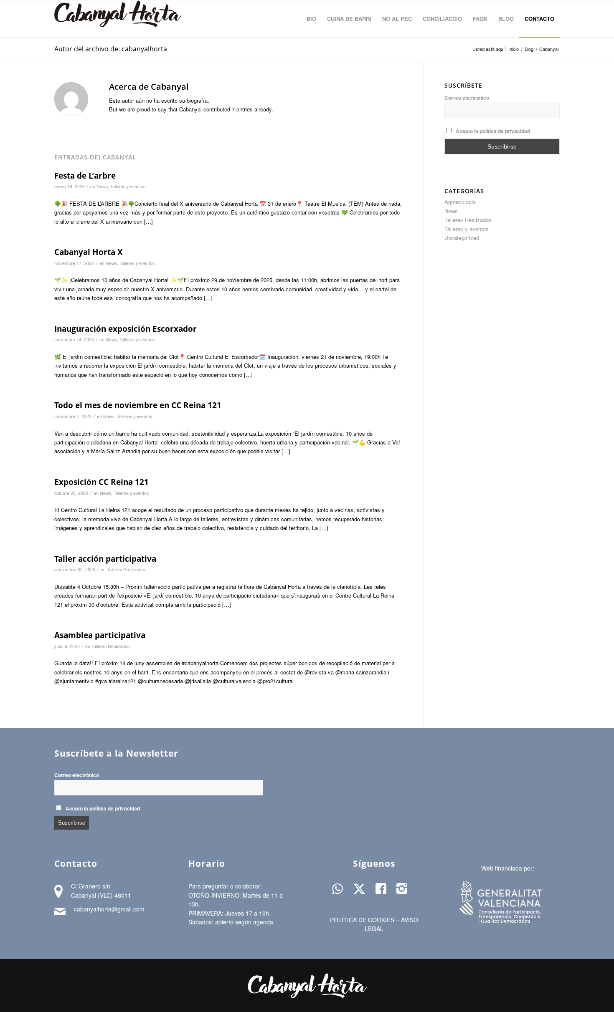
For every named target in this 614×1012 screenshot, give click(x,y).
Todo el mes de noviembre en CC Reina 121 (137, 405)
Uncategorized (461, 238)
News (102, 186)
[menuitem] (311, 18)
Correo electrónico (466, 97)
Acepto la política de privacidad (493, 131)
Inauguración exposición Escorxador (125, 328)
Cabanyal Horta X (88, 252)
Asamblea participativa (99, 635)
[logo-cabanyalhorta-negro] (118, 18)
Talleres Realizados (126, 569)
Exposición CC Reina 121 (101, 482)
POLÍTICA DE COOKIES (362, 920)
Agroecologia (460, 202)
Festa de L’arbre (85, 175)
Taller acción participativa (105, 558)
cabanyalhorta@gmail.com (109, 909)
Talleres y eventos (127, 186)
